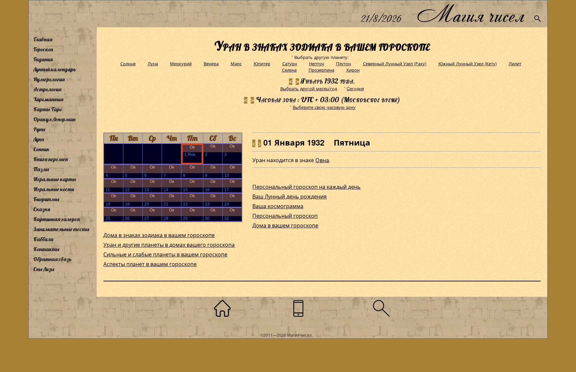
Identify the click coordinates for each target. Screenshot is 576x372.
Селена (289, 70)
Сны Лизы (43, 269)
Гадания (43, 59)
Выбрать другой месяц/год (308, 88)
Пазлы (41, 169)
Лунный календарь (54, 69)
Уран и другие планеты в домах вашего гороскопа (169, 244)
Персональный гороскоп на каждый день (306, 186)
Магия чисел (470, 13)
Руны (39, 129)
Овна (322, 160)
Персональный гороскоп (285, 215)
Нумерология (49, 79)
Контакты (46, 249)
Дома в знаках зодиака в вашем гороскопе (159, 235)
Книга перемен (50, 159)
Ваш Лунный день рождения (289, 196)
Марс (236, 63)
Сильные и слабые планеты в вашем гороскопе (165, 254)
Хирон (353, 70)
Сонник (41, 149)
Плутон (343, 63)
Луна (38, 139)
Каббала (43, 239)
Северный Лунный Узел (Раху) (394, 63)
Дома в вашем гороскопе (285, 225)
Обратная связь (52, 259)
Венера (211, 63)
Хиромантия (48, 99)
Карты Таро (47, 109)
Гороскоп (43, 49)
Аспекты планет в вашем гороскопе (150, 264)
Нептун (316, 63)
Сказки (41, 209)
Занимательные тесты (61, 229)
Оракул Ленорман (54, 119)
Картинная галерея (56, 219)
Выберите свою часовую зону (324, 107)
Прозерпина (321, 70)
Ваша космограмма (277, 206)
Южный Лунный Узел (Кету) (467, 63)
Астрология (47, 89)
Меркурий (181, 63)
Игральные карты (54, 179)
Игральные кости (53, 189)
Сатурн (289, 63)
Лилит (515, 63)
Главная (42, 39)
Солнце (128, 63)
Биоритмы (46, 199)
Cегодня (355, 88)
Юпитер (262, 63)
